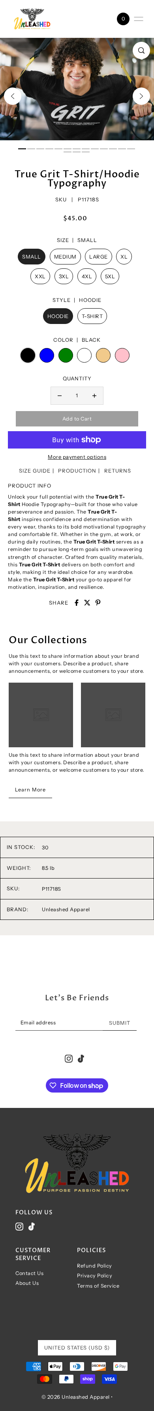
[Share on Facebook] (76, 602)
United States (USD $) (77, 1347)
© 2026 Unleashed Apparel (76, 1397)
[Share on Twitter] (87, 602)
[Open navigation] (138, 19)
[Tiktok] (31, 1227)
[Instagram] (19, 1227)
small (31, 256)
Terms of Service (98, 1286)
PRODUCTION (77, 470)
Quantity (77, 378)
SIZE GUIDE (35, 470)
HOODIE (58, 316)
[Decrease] (59, 395)
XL (124, 256)
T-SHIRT (92, 316)
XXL (40, 276)
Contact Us (29, 1273)
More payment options (77, 457)
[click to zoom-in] (141, 50)
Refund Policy (94, 1266)
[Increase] (94, 395)
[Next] (141, 96)
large (98, 256)
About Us (27, 1283)
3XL (64, 276)
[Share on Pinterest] (98, 602)
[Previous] (12, 96)
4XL (87, 276)
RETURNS (117, 470)
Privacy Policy (94, 1276)
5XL (110, 276)
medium (65, 256)
